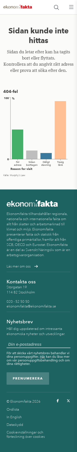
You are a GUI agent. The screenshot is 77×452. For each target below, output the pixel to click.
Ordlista (13, 409)
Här (42, 357)
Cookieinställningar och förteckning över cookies (26, 434)
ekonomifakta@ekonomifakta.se (31, 306)
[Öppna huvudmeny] (71, 7)
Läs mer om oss (19, 266)
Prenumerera (28, 378)
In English (14, 417)
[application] (38, 133)
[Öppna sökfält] (56, 7)
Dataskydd (15, 425)
